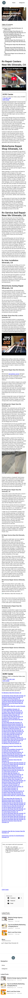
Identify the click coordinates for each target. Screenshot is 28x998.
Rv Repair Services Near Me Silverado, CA (13, 700)
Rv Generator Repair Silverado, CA (10, 715)
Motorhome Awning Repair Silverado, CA (14, 35)
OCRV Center (7, 29)
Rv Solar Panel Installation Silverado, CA (12, 733)
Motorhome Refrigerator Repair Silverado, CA (13, 727)
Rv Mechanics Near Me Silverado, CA (11, 692)
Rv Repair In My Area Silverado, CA (11, 698)
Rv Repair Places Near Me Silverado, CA (12, 712)
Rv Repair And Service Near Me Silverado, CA (13, 803)
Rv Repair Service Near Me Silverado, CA (15, 47)
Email (11, 903)
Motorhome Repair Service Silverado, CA (15, 49)
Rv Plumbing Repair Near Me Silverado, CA (13, 791)
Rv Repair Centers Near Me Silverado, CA (13, 28)
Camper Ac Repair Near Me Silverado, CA (12, 701)
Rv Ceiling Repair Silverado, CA (10, 765)
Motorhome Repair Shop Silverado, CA (13, 31)
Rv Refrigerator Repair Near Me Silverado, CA (13, 695)
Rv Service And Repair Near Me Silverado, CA (14, 32)
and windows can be (14, 374)
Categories (22, 2)
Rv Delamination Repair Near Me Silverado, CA (14, 739)
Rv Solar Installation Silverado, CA (12, 34)
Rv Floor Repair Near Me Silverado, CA (12, 710)
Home (13, 2)
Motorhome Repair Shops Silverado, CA (12, 713)
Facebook (12, 898)
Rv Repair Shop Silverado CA (11, 9)
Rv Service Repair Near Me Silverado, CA (15, 40)
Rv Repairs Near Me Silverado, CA (10, 742)
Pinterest (12, 900)
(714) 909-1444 (7, 98)
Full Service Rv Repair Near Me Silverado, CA (13, 764)
